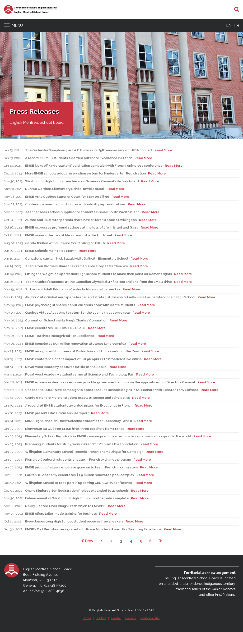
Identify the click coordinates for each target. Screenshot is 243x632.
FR (236, 25)
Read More (163, 150)
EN (228, 25)
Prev (88, 541)
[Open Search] (236, 9)
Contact (101, 618)
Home (87, 618)
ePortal (116, 618)
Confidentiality (150, 618)
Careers (130, 618)
